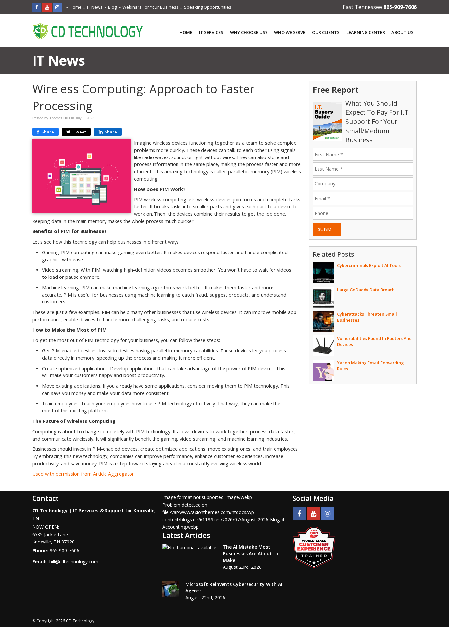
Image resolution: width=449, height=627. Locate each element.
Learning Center (365, 32)
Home (76, 7)
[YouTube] (47, 7)
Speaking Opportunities (207, 7)
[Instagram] (57, 7)
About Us (402, 32)
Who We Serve (289, 32)
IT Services (211, 32)
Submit (327, 229)
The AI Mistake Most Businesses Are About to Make (250, 553)
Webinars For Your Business (150, 7)
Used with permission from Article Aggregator (83, 474)
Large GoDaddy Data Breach (366, 290)
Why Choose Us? (249, 32)
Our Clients (326, 32)
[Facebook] (36, 7)
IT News (95, 7)
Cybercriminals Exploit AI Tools (369, 265)
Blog (112, 7)
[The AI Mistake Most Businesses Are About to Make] (189, 547)
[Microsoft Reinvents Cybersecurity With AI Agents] (170, 589)
